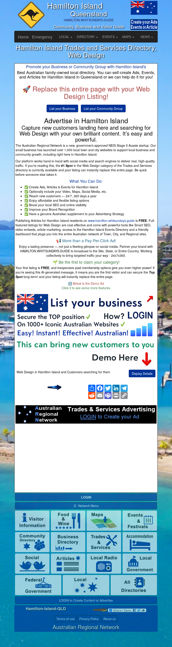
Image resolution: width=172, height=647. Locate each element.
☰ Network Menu (86, 505)
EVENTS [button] (109, 36)
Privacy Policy (89, 619)
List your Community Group (103, 108)
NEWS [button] (146, 36)
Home (23, 37)
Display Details (142, 373)
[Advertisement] (86, 459)
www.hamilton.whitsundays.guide (111, 220)
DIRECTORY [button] (86, 36)
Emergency (42, 37)
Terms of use (65, 619)
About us (109, 619)
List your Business (62, 108)
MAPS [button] (127, 36)
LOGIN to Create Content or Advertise (86, 600)
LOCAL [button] (64, 36)
